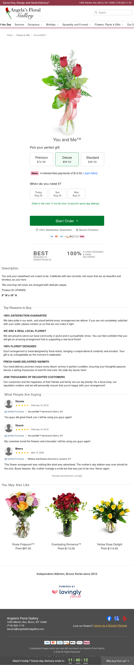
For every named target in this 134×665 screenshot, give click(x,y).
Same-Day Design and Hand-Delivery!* (26, 2)
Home (10, 35)
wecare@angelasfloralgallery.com (25, 629)
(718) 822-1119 (15, 625)
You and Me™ (34, 411)
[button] (125, 650)
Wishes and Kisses (37, 458)
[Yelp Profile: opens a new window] (124, 618)
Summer (19, 24)
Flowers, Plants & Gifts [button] (108, 24)
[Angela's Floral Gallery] (23, 13)
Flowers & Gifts (23, 35)
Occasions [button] (34, 24)
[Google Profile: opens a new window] (116, 618)
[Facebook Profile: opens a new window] (109, 618)
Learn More (90, 173)
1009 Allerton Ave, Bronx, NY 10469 (27, 622)
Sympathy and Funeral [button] (75, 24)
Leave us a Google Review (110, 625)
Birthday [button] (51, 24)
